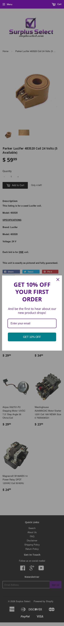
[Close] (58, 279)
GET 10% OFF (32, 336)
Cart (59, 4)
